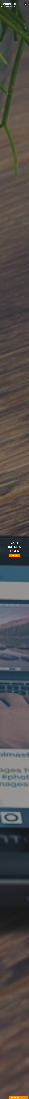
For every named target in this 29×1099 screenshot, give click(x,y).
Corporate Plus (8, 3)
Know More (14, 555)
